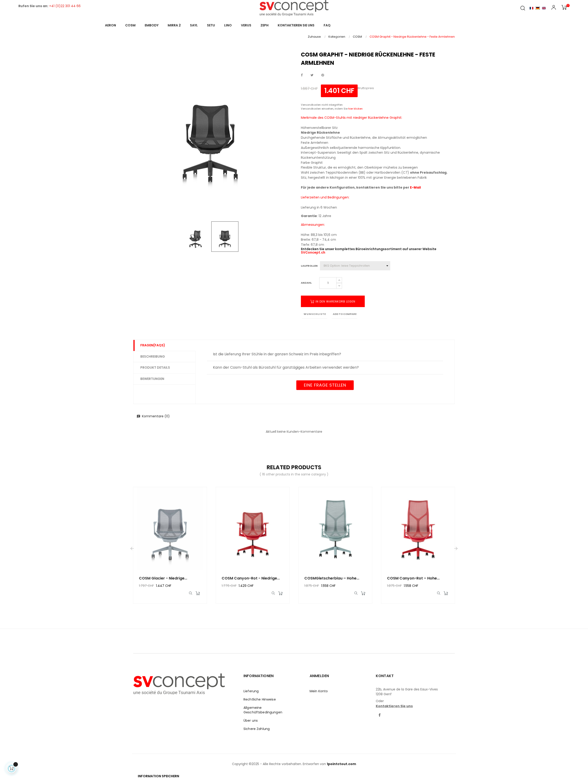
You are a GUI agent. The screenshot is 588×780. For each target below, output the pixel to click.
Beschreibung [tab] (152, 356)
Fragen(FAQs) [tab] (152, 345)
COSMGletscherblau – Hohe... (331, 578)
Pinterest (322, 75)
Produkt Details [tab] (155, 367)
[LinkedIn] (388, 712)
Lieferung (251, 691)
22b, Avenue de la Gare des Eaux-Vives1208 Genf (407, 692)
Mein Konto (319, 691)
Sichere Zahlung (256, 728)
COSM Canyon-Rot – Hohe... (413, 578)
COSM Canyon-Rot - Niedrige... (251, 578)
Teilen (302, 75)
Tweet (312, 75)
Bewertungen (152, 378)
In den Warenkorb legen (335, 301)
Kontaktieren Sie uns (394, 706)
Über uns (250, 720)
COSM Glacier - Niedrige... (163, 578)
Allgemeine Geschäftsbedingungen (262, 710)
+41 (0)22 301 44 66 (65, 6)
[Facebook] (379, 715)
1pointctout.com (341, 764)
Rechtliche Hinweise (259, 699)
